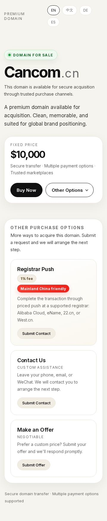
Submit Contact (36, 333)
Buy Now (26, 190)
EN (53, 10)
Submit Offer (33, 465)
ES (53, 22)
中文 (69, 10)
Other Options (67, 190)
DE (85, 10)
